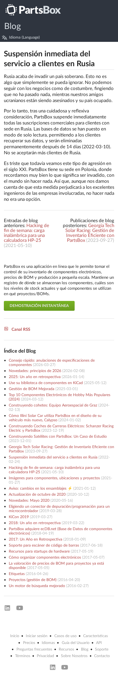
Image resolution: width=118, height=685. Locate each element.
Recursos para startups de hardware (39, 551)
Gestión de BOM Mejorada (31, 389)
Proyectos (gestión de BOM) (33, 580)
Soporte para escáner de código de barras (44, 545)
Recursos (66, 649)
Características (95, 636)
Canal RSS (21, 329)
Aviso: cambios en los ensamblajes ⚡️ (40, 488)
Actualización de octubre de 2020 (37, 495)
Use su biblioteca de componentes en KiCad (46, 383)
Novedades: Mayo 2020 (29, 501)
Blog (12, 26)
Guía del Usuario (75, 643)
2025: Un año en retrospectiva (35, 377)
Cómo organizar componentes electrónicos (45, 557)
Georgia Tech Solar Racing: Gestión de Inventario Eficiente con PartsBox (89, 233)
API (99, 643)
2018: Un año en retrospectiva (35, 523)
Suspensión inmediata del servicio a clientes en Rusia (53, 457)
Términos (22, 656)
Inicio (14, 636)
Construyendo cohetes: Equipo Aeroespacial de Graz (53, 405)
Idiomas (48, 643)
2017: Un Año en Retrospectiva (35, 539)
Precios (29, 643)
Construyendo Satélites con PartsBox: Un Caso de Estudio (58, 437)
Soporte (101, 649)
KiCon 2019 (19, 517)
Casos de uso (65, 636)
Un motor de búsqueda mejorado (37, 586)
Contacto (102, 656)
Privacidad (45, 656)
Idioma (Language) (24, 37)
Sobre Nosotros (74, 656)
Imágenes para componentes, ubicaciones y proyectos (54, 478)
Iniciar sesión (36, 636)
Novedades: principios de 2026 (35, 371)
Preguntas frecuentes (34, 649)
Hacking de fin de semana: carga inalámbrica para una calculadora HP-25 (26, 233)
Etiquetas (17, 574)
